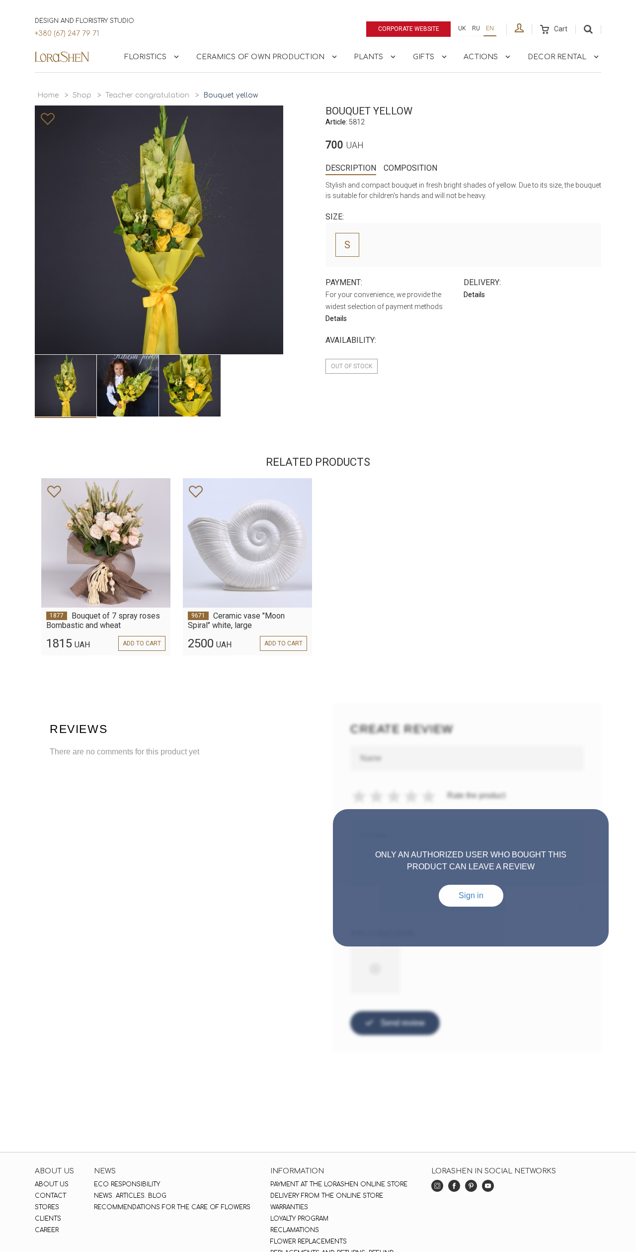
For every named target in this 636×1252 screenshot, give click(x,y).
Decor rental (557, 57)
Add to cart (142, 643)
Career (47, 1230)
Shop (82, 95)
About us (52, 1184)
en (490, 28)
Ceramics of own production (260, 57)
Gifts (423, 57)
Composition (410, 168)
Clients (48, 1218)
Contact (50, 1195)
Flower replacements (308, 1241)
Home (48, 95)
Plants (368, 57)
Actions (481, 57)
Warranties (289, 1207)
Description (350, 168)
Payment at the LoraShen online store (338, 1184)
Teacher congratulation (147, 95)
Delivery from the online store (326, 1195)
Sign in (471, 895)
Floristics (145, 57)
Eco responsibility (127, 1184)
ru (476, 28)
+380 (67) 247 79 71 (67, 33)
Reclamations (294, 1230)
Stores (47, 1207)
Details (336, 318)
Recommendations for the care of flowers (172, 1207)
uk (462, 28)
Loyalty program (299, 1218)
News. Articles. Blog (130, 1195)
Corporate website (408, 28)
